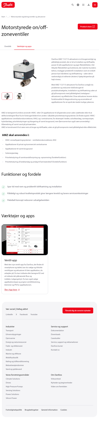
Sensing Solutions (13, 390)
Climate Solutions (13, 379)
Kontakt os (55, 350)
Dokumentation (57, 330)
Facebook (24, 314)
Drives (8, 382)
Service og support (59, 326)
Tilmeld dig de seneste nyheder (78, 310)
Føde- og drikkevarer (14, 346)
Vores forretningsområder (17, 374)
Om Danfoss (56, 374)
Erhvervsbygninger (13, 334)
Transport (9, 330)
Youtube (34, 314)
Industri (9, 350)
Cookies (63, 410)
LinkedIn (9, 314)
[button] (83, 4)
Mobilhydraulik (12, 357)
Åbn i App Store (10, 289)
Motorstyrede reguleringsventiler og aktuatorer (28, 17)
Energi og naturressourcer (16, 342)
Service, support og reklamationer (64, 342)
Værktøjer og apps (24, 46)
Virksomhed (56, 379)
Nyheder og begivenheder (61, 382)
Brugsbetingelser (31, 410)
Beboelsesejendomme (15, 365)
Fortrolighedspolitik (14, 410)
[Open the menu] (95, 4)
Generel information (49, 410)
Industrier (10, 326)
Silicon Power (11, 398)
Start (3, 17)
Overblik (7, 46)
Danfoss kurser (57, 346)
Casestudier (55, 338)
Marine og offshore (13, 353)
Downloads (55, 334)
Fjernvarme (10, 338)
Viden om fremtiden (59, 386)
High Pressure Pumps (14, 386)
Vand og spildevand (14, 369)
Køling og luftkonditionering (17, 361)
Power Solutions (12, 394)
